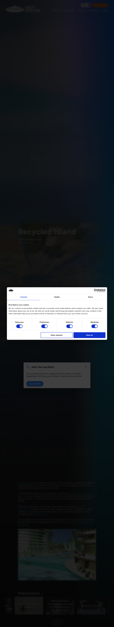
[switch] (44, 326)
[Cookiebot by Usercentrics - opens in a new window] (95, 290)
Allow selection (57, 335)
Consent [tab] (23, 297)
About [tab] (90, 297)
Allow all (89, 335)
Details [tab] (57, 297)
